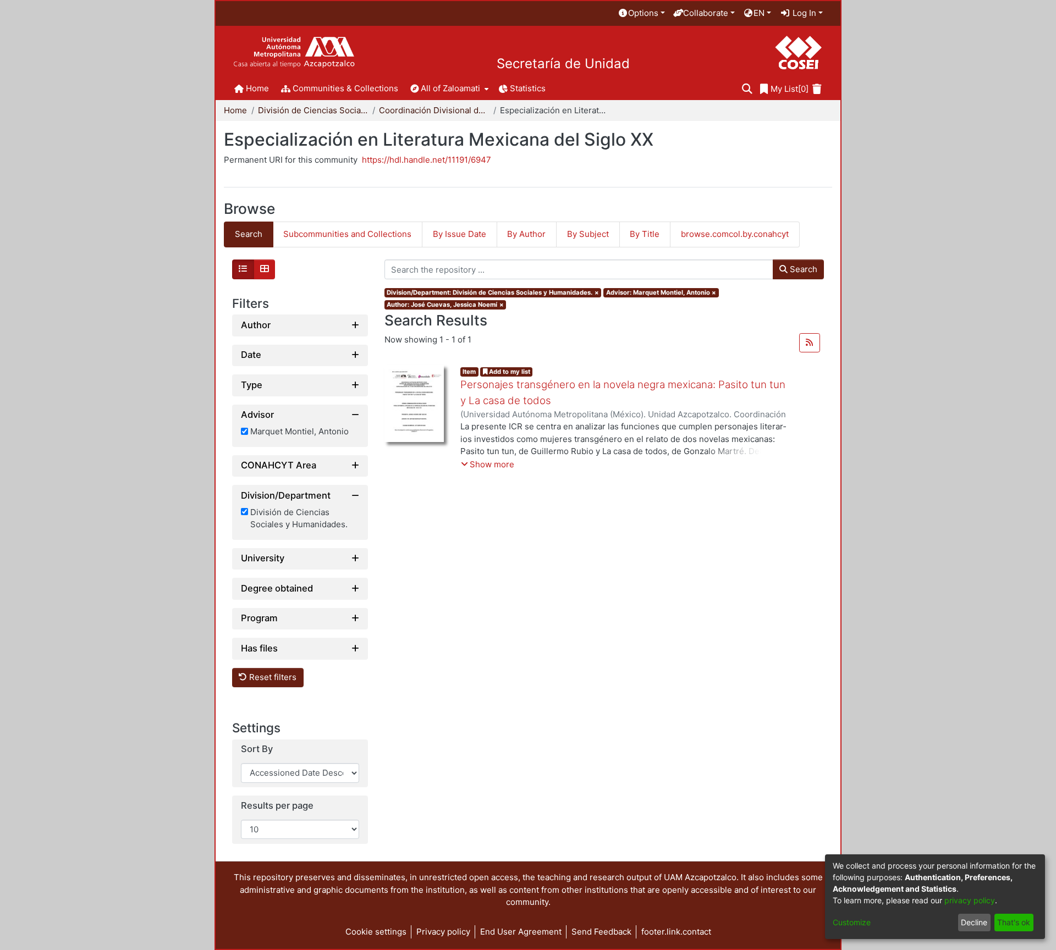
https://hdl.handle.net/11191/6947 (426, 159)
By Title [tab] (644, 234)
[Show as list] (243, 269)
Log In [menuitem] (803, 13)
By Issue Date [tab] (459, 234)
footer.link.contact (676, 931)
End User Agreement (521, 931)
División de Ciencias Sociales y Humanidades (313, 110)
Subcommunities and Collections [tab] (347, 234)
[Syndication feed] (809, 343)
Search (802, 269)
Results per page (277, 805)
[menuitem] (641, 13)
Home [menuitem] (257, 88)
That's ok (1013, 922)
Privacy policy (443, 931)
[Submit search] (747, 89)
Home (235, 110)
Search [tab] (248, 234)
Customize (852, 922)
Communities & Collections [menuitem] (345, 88)
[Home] (294, 52)
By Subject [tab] (588, 234)
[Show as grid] (265, 269)
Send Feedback (601, 931)
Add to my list (508, 371)
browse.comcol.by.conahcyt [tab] (735, 234)
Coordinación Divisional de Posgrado (434, 110)
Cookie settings (375, 931)
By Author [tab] (526, 234)
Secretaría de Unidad (563, 63)
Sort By (257, 749)
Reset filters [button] (271, 677)
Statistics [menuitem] (528, 88)
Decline (974, 922)
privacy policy (969, 900)
